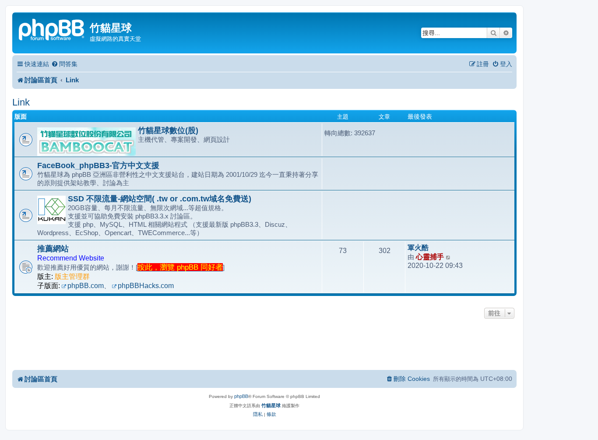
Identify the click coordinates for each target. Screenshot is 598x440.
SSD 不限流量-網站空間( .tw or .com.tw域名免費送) (159, 198)
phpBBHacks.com (146, 285)
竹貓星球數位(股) (168, 130)
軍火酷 (418, 247)
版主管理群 (72, 276)
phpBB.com (85, 285)
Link (21, 102)
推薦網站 (53, 248)
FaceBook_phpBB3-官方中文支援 (98, 165)
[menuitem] (64, 64)
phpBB (241, 396)
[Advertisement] (264, 345)
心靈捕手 (430, 256)
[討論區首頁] (52, 28)
